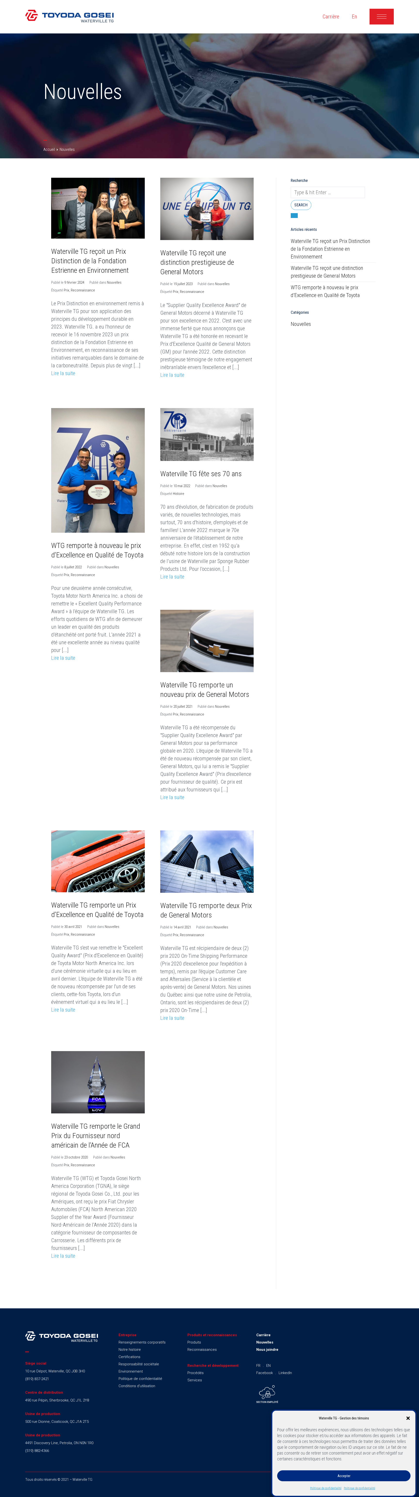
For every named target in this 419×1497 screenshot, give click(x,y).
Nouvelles (114, 282)
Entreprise (128, 1335)
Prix (66, 290)
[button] (408, 1418)
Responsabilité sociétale (139, 1364)
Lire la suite (63, 373)
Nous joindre (267, 1349)
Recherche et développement (213, 1365)
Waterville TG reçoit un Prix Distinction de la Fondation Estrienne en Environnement (90, 260)
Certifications (129, 1357)
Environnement (131, 1371)
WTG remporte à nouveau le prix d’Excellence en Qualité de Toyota (325, 291)
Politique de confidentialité (325, 1488)
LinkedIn (285, 1373)
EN (268, 1365)
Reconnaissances (202, 1349)
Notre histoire (130, 1349)
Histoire (178, 493)
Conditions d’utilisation (137, 1386)
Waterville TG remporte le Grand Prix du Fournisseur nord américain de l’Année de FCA (95, 1135)
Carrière (330, 17)
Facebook (264, 1373)
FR (258, 1365)
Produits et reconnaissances (212, 1335)
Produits (194, 1342)
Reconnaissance (83, 290)
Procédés (195, 1373)
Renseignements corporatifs (142, 1342)
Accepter (344, 1476)
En (354, 17)
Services (194, 1380)
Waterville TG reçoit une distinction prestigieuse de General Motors (197, 262)
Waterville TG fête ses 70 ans (201, 473)
